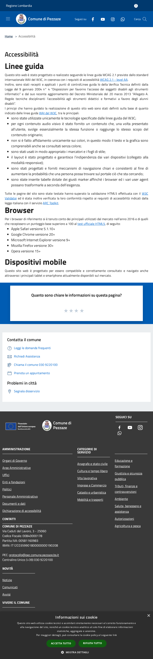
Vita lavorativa (87, 478)
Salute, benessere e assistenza (128, 509)
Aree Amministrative (16, 467)
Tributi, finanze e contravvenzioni (126, 489)
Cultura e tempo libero (92, 471)
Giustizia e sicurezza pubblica (128, 476)
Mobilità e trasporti (90, 499)
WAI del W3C (48, 113)
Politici (7, 489)
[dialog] (76, 635)
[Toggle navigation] (8, 18)
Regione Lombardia (19, 5)
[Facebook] (91, 19)
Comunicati (10, 587)
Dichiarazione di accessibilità (21, 510)
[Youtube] (101, 19)
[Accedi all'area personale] (135, 5)
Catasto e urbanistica (91, 492)
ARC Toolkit (50, 203)
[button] (76, 652)
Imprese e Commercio (91, 485)
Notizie (7, 580)
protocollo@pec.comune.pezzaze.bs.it (34, 555)
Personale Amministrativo (20, 496)
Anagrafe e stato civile (92, 463)
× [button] (148, 615)
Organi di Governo (14, 460)
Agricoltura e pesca (128, 525)
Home (9, 36)
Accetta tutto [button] (61, 643)
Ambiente (121, 498)
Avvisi (6, 594)
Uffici (5, 475)
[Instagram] (111, 19)
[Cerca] (144, 19)
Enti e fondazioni (13, 482)
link (115, 635)
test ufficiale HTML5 (91, 223)
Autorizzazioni (124, 518)
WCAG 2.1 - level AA (114, 79)
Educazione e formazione (123, 463)
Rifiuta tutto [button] (92, 643)
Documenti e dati (14, 503)
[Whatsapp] (121, 19)
